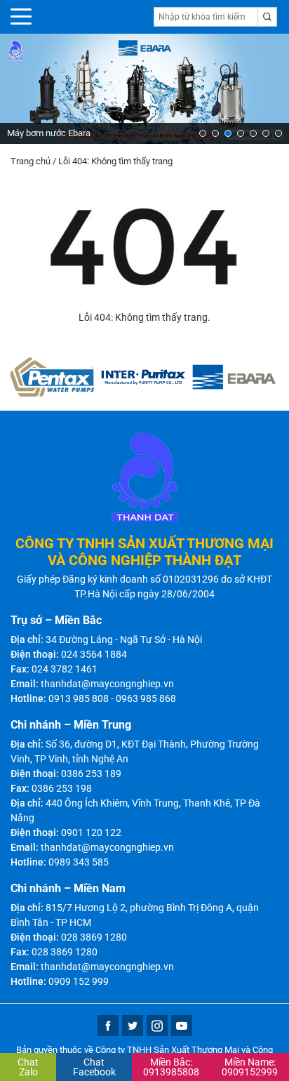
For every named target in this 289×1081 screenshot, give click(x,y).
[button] (202, 133)
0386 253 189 (91, 773)
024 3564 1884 (94, 654)
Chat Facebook (94, 1066)
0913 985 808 (78, 698)
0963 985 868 (146, 698)
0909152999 (250, 1066)
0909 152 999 (78, 981)
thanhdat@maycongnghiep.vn (107, 683)
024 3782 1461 (65, 669)
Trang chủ (31, 161)
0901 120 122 (91, 832)
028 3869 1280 (94, 937)
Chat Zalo (28, 1066)
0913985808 (171, 1066)
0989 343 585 (78, 862)
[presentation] (22, 88)
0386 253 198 (62, 788)
